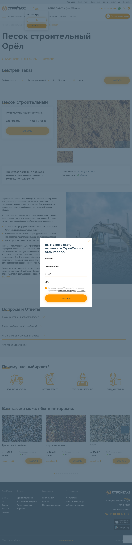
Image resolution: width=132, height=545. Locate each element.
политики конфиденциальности (71, 290)
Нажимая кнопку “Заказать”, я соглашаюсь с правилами (67, 289)
